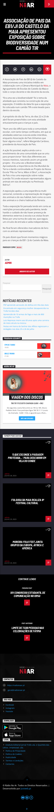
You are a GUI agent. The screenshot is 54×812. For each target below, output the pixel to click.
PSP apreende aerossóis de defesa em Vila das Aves (26, 305)
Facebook (10, 705)
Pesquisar (6, 283)
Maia (46, 85)
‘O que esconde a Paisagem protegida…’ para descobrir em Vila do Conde (27, 458)
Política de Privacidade (15, 751)
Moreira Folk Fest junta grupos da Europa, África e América (27, 545)
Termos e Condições (14, 760)
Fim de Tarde (9, 344)
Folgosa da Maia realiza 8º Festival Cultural (27, 501)
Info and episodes (27, 418)
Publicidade (11, 757)
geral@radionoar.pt (16, 690)
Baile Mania (9, 353)
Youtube (9, 711)
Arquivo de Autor (27, 271)
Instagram (10, 708)
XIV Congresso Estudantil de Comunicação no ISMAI (27, 594)
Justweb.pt (26, 788)
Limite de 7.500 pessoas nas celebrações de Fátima (28, 629)
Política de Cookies (14, 754)
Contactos (10, 764)
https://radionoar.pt (16, 685)
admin (8, 262)
